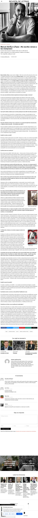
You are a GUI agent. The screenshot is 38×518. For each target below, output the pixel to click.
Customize (6, 513)
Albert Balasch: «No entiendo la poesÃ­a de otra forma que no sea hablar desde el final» (33, 486)
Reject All (13, 513)
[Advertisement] (19, 67)
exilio (17, 331)
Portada (8, 44)
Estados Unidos (12, 331)
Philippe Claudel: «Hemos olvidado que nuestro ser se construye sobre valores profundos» (26, 488)
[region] (13, 511)
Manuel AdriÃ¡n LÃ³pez (24, 331)
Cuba (6, 331)
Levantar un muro (5, 353)
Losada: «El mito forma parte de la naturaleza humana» (10, 486)
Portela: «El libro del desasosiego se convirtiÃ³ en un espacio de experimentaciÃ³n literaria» (18, 487)
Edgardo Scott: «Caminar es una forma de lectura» (4, 485)
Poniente (15, 353)
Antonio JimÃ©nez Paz (16, 359)
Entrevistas (3, 44)
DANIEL (6, 404)
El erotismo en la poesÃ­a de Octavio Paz (31, 353)
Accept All (19, 513)
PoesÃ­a (31, 331)
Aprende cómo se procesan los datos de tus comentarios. (26, 431)
